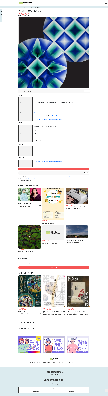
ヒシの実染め (21, 253)
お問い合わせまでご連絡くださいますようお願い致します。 (61, 177)
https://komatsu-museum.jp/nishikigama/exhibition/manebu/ (48, 119)
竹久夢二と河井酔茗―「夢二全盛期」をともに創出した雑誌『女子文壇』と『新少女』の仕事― (78, 313)
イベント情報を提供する (54, 388)
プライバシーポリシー (71, 362)
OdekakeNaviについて (36, 362)
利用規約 (61, 362)
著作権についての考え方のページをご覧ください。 (38, 178)
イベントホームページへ (54, 168)
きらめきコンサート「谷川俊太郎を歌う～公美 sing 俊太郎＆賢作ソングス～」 (29, 205)
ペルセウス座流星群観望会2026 (73, 242)
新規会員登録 (36, 391)
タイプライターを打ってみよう (73, 208)
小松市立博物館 (37, 112)
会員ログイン (72, 391)
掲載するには (47, 362)
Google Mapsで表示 (54, 115)
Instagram (54, 267)
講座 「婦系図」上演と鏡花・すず (49, 243)
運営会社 (54, 362)
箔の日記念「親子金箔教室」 (48, 223)
